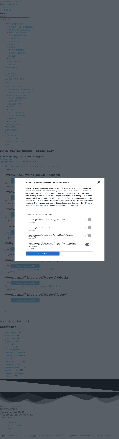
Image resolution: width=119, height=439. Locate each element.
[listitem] (59, 214)
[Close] (100, 183)
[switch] (88, 219)
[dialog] (59, 219)
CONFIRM (42, 253)
